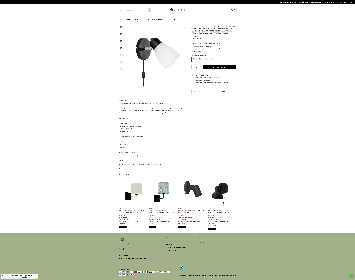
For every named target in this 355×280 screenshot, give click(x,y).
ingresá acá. (211, 273)
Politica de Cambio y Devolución (154, 19)
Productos (129, 19)
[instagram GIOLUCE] (119, 249)
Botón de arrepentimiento (223, 273)
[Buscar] (149, 10)
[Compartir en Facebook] (120, 168)
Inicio (120, 19)
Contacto (138, 19)
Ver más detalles (196, 51)
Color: (198, 55)
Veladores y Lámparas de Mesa (204, 26)
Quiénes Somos (172, 19)
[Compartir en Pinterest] (125, 168)
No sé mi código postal (197, 94)
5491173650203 (124, 255)
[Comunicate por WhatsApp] (351, 276)
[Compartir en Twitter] (122, 168)
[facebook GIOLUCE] (123, 249)
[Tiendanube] (187, 275)
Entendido (24, 277)
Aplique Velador (218, 26)
